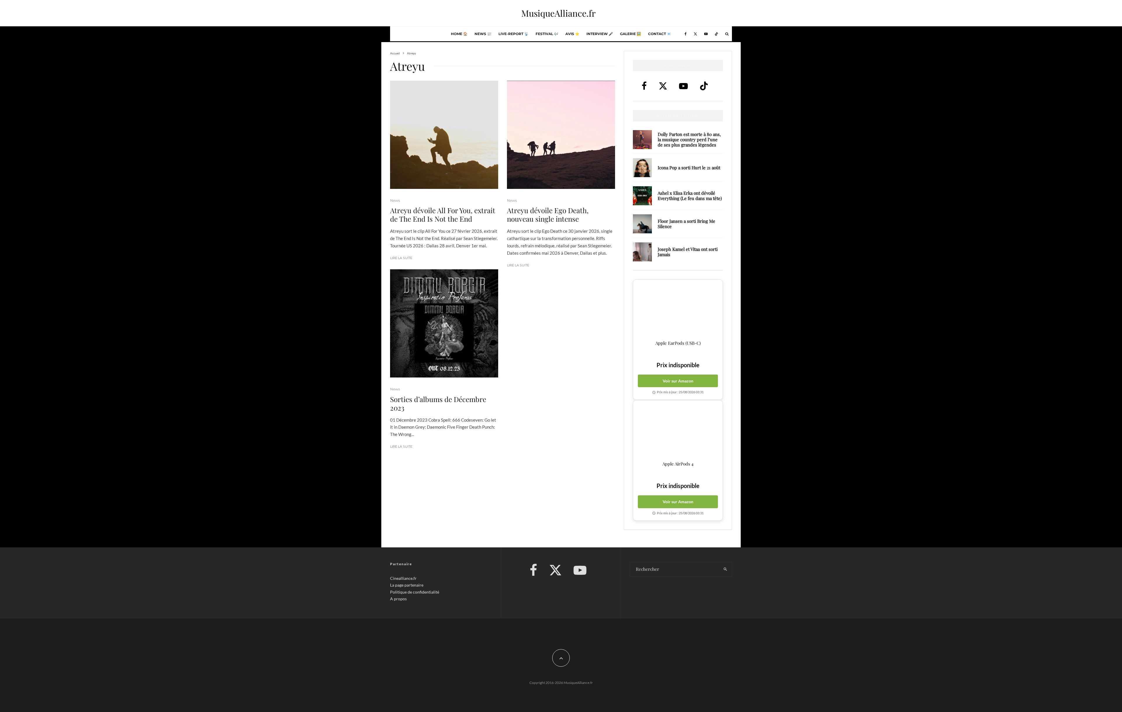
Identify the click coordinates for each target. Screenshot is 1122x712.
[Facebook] (685, 34)
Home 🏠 (459, 34)
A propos (398, 598)
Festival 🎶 (547, 34)
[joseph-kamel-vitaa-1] (642, 251)
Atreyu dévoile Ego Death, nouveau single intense (547, 214)
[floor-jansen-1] (642, 223)
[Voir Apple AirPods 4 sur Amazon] (678, 430)
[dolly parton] (642, 139)
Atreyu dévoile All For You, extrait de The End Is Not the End (442, 214)
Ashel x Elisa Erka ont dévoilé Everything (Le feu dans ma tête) (690, 195)
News (395, 200)
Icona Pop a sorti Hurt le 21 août (689, 167)
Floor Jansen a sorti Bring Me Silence (686, 223)
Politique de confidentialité (414, 591)
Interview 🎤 (599, 34)
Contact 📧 (659, 34)
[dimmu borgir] (444, 323)
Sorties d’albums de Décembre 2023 (438, 403)
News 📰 (483, 34)
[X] (695, 34)
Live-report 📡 (513, 34)
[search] (725, 569)
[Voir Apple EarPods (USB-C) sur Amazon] (678, 310)
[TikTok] (716, 34)
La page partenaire (406, 584)
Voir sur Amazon (678, 380)
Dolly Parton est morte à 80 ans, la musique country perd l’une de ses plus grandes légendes (689, 139)
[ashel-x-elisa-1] (642, 195)
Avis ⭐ (572, 34)
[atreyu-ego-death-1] (561, 135)
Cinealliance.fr (403, 578)
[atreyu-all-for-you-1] (444, 135)
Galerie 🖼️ (630, 34)
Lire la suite (401, 258)
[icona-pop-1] (642, 167)
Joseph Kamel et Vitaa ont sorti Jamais (688, 251)
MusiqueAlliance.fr (558, 13)
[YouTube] (706, 34)
